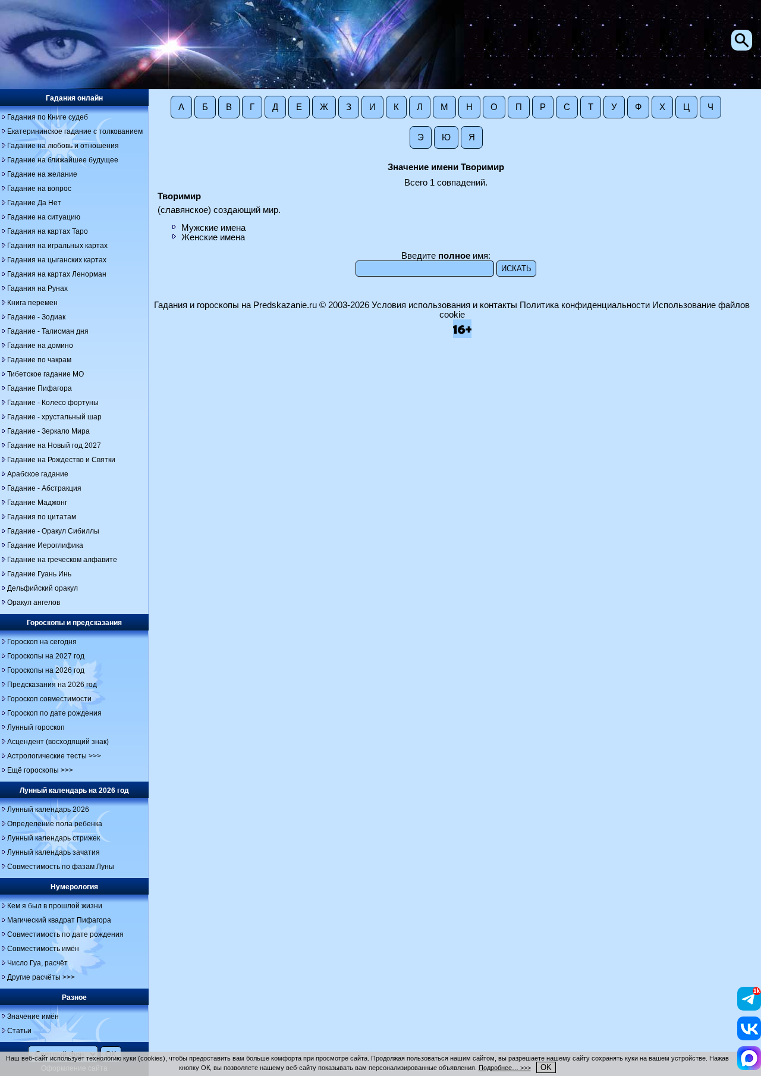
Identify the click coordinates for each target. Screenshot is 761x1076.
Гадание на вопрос (39, 188)
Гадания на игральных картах (57, 245)
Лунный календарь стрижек (53, 838)
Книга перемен (32, 303)
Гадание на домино (40, 345)
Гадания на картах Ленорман (56, 274)
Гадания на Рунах (37, 288)
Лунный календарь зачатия (53, 852)
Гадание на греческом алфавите (62, 560)
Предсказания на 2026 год (52, 684)
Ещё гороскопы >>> (40, 770)
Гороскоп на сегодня (42, 642)
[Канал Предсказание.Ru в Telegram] (749, 1007)
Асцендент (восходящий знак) (58, 742)
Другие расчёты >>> (41, 977)
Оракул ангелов (33, 602)
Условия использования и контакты (444, 305)
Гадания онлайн (74, 98)
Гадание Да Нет (34, 203)
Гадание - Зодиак (36, 317)
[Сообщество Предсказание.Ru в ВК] (749, 1037)
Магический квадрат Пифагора (59, 920)
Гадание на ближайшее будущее (62, 160)
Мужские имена (213, 228)
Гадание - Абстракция (44, 488)
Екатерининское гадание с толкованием (75, 131)
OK (546, 1067)
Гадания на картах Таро (47, 231)
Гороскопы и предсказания (74, 623)
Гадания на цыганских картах (56, 260)
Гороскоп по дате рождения (54, 713)
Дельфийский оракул (42, 588)
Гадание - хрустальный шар (54, 417)
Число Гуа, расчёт (37, 963)
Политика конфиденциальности (585, 305)
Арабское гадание (37, 474)
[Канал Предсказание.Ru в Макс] (749, 1067)
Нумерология (74, 887)
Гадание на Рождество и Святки (61, 460)
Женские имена (213, 237)
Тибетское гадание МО (45, 374)
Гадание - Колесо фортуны (53, 403)
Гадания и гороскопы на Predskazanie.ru (235, 305)
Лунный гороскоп (36, 727)
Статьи (19, 1031)
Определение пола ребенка (54, 824)
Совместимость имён (43, 949)
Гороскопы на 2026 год (45, 670)
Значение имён (33, 1016)
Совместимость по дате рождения (65, 934)
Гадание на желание (42, 174)
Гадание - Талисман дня (48, 331)
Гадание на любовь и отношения (63, 146)
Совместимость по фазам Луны (60, 866)
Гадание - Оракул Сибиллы (53, 531)
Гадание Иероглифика (45, 545)
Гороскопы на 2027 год (45, 656)
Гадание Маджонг (37, 502)
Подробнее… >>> (505, 1067)
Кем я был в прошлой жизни (54, 906)
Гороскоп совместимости (49, 699)
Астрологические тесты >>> (54, 756)
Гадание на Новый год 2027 (54, 445)
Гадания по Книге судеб (47, 117)
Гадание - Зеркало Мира (48, 431)
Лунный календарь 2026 (48, 809)
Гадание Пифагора (39, 388)
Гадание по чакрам (39, 360)
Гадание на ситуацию (43, 217)
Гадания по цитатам (41, 517)
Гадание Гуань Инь (39, 574)
